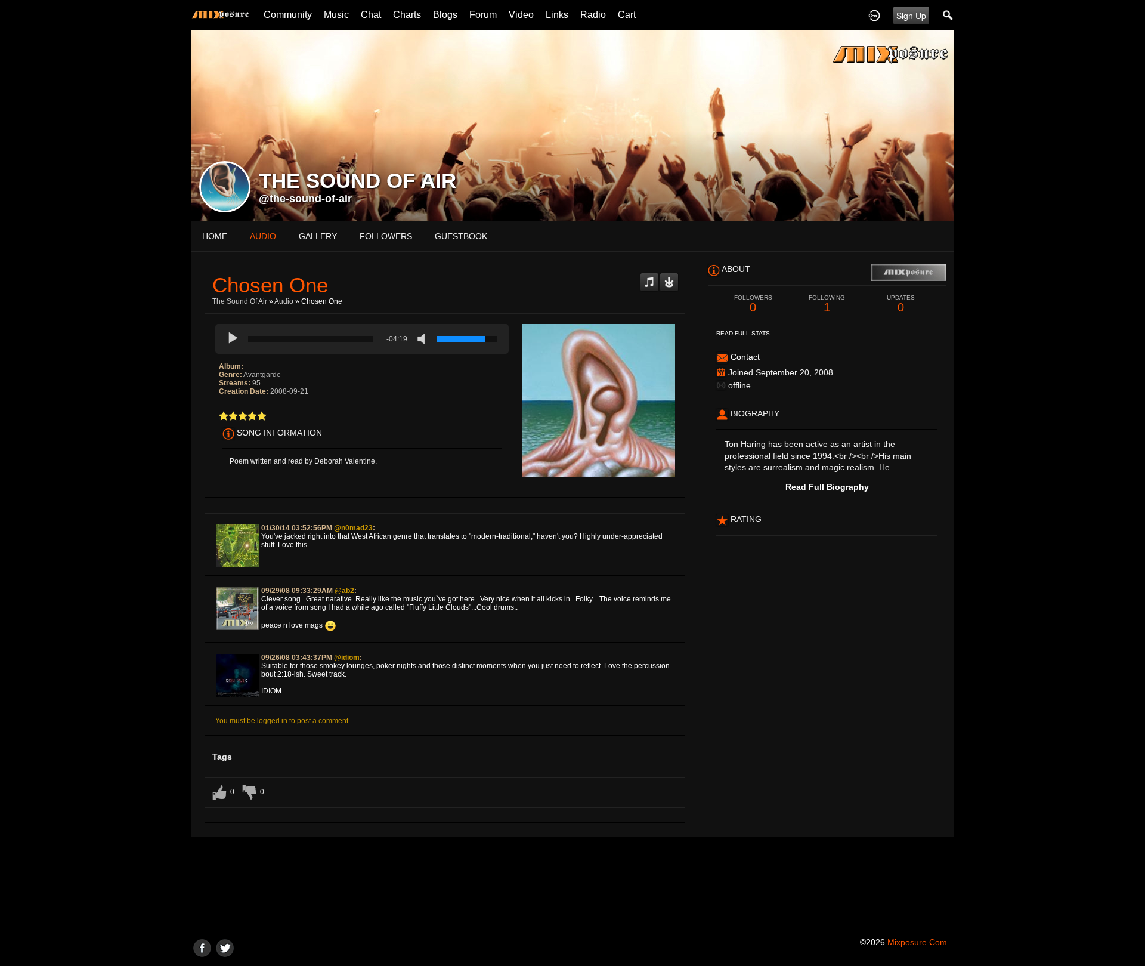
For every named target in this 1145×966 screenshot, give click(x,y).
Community (288, 15)
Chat (371, 15)
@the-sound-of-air (305, 199)
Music (336, 15)
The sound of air (239, 301)
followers (386, 236)
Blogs (445, 15)
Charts (407, 15)
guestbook (461, 236)
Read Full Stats (743, 333)
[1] (223, 416)
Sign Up (911, 15)
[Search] (948, 14)
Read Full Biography (827, 487)
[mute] (424, 339)
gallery (318, 236)
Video (521, 15)
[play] (233, 339)
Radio (593, 15)
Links (557, 15)
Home (214, 236)
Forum (483, 15)
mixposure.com (917, 942)
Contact (745, 357)
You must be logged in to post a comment (281, 721)
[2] (228, 416)
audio (263, 236)
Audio (283, 301)
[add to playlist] (649, 277)
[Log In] (874, 14)
